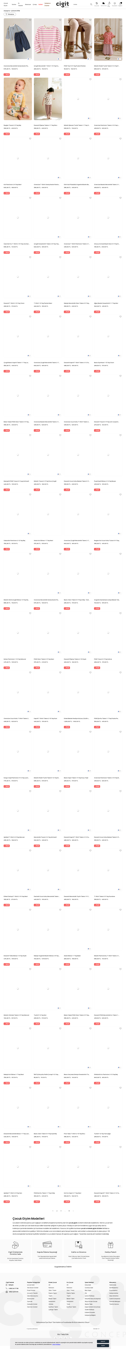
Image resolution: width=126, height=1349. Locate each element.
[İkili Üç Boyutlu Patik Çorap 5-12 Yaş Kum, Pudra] (48, 1048)
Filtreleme (11, 14)
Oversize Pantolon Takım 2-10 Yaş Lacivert (107, 125)
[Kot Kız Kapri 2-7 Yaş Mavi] (78, 1166)
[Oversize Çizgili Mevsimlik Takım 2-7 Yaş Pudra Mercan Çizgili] (48, 336)
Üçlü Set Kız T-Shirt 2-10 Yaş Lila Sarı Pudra (17, 244)
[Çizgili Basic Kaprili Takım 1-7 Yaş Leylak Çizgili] (18, 336)
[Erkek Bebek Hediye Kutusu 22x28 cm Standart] (78, 692)
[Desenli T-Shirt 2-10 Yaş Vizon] (18, 277)
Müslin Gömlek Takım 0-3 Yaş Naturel (16, 1015)
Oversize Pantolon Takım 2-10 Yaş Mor (107, 778)
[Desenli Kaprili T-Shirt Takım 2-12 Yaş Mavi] (108, 1166)
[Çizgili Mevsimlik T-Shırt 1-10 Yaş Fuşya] (48, 39)
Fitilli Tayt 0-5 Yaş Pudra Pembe (75, 66)
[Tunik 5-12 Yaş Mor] (48, 988)
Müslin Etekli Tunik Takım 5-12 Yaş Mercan (47, 778)
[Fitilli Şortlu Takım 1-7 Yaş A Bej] (48, 1166)
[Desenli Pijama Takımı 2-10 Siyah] (78, 633)
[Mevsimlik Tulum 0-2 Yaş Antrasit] (48, 811)
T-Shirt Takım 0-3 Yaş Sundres (104, 896)
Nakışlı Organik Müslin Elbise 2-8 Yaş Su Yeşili (47, 956)
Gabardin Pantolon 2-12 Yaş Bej (14, 540)
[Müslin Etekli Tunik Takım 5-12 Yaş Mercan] (48, 751)
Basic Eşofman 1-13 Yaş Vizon (104, 363)
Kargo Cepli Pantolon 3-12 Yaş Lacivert (17, 778)
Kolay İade (88, 1285)
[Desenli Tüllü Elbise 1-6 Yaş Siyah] (18, 929)
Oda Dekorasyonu (32, 1296)
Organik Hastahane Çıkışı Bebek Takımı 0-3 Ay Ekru (107, 600)
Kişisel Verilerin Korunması (92, 1307)
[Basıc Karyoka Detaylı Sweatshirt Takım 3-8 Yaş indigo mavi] (78, 1048)
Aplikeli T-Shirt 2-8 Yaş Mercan (14, 837)
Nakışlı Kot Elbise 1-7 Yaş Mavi (14, 1074)
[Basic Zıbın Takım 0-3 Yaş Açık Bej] (48, 1107)
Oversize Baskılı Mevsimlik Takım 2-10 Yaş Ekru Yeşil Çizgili (47, 422)
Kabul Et (103, 1341)
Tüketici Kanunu (114, 1304)
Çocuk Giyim (31, 1285)
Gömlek (51, 1304)
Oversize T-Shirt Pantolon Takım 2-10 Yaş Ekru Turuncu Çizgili (77, 244)
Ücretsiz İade (89, 1288)
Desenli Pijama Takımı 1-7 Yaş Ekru (45, 125)
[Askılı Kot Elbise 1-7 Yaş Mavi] (48, 514)
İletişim (11, 1285)
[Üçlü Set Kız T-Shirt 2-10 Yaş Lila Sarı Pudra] (18, 217)
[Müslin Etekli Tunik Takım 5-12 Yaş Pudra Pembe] (108, 39)
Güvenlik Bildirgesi (114, 1301)
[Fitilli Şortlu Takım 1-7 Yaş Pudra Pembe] (108, 692)
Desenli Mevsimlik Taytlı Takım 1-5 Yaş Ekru (77, 896)
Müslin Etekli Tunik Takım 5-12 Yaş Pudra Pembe (107, 66)
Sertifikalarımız (113, 1288)
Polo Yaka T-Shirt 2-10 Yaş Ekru (74, 1134)
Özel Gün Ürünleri (32, 1307)
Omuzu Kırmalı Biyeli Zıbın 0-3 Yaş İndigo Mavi (107, 244)
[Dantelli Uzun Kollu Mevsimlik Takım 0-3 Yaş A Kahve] (48, 870)
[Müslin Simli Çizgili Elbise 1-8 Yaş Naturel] (18, 573)
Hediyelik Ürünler (32, 1304)
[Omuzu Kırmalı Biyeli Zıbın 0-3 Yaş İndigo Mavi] (108, 217)
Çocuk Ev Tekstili (32, 1293)
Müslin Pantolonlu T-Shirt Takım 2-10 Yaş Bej (107, 956)
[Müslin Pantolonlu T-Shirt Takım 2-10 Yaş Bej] (108, 929)
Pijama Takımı (53, 1293)
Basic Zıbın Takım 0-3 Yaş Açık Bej (45, 1134)
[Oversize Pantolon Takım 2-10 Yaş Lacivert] (108, 99)
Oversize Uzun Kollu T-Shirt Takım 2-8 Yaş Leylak (77, 422)
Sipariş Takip (88, 1304)
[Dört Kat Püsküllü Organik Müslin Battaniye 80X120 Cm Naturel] (78, 158)
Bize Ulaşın (88, 1290)
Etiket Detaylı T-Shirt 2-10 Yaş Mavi (16, 896)
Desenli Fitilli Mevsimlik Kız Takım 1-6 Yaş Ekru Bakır (107, 1015)
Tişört (50, 1296)
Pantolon (51, 1288)
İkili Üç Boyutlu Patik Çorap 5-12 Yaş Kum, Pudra (47, 1074)
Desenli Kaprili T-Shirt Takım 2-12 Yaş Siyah (77, 837)
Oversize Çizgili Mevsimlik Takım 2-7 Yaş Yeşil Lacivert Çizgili (77, 540)
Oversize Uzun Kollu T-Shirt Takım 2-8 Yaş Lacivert (17, 718)
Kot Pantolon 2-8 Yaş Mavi (12, 184)
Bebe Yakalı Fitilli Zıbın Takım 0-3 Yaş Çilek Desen (17, 422)
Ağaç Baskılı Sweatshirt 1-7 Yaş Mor (106, 303)
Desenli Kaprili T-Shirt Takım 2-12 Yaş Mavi (107, 1193)
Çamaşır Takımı (53, 1309)
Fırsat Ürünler (31, 1290)
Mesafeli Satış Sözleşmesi (93, 1298)
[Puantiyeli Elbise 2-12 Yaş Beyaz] (108, 455)
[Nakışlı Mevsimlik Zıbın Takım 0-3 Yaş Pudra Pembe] (78, 277)
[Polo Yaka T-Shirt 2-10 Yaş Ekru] (78, 1107)
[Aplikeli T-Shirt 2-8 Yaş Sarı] (18, 1166)
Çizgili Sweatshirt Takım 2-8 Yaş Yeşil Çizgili (47, 244)
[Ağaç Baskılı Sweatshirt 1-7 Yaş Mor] (108, 277)
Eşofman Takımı (53, 1307)
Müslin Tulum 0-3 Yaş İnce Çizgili (45, 481)
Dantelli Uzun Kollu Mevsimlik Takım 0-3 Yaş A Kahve (47, 896)
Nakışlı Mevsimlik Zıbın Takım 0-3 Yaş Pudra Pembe (77, 303)
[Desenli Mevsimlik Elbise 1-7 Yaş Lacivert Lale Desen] (18, 1107)
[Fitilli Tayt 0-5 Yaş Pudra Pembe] (78, 39)
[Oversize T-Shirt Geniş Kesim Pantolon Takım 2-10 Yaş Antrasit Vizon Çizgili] (48, 158)
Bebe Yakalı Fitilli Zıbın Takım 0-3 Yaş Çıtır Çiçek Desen (77, 1015)
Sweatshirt (52, 1301)
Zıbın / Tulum (52, 1290)
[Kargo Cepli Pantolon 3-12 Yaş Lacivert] (18, 751)
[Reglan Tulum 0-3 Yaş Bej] (18, 99)
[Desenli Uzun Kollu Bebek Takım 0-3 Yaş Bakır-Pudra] (108, 811)
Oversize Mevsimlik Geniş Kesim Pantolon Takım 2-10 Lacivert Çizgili (17, 66)
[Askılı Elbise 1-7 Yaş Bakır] (78, 929)
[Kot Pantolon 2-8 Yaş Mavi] (18, 158)
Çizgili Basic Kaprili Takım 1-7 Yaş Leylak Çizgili (17, 363)
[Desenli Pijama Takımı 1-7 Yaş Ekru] (48, 99)
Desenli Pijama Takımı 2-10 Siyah (75, 659)
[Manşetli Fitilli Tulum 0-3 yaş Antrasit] (18, 455)
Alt (49, 1285)
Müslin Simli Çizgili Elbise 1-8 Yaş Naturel (17, 600)
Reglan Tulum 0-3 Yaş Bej (12, 125)
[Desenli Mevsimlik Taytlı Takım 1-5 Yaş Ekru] (78, 870)
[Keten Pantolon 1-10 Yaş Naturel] (18, 633)
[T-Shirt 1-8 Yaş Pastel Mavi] (48, 277)
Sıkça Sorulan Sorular (91, 1301)
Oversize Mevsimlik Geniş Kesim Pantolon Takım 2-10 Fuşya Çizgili (47, 600)
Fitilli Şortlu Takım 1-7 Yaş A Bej (44, 1193)
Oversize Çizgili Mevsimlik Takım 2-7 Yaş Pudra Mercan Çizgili (47, 363)
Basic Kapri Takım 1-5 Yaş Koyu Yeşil (76, 778)
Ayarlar (103, 1345)
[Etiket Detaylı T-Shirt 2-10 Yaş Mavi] (18, 870)
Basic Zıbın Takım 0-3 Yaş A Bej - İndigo (77, 600)
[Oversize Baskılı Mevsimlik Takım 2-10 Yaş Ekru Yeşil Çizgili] (48, 395)
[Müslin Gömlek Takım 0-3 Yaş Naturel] (18, 988)
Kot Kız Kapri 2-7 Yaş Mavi (72, 1193)
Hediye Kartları (113, 1293)
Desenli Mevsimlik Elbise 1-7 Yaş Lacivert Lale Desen (17, 1134)
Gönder (95, 1329)
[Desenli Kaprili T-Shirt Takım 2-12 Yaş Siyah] (78, 811)
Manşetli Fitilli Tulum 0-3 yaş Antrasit (16, 481)
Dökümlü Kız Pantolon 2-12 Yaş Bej (106, 1074)
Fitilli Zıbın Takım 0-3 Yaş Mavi (44, 659)
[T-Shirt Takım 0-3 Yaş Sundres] (108, 870)
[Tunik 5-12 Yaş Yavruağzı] (108, 1107)
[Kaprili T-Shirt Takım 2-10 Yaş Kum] (48, 692)
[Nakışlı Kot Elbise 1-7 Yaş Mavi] (18, 1048)
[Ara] (91, 4)
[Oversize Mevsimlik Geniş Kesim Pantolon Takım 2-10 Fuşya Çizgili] (48, 573)
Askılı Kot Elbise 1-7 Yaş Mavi (43, 540)
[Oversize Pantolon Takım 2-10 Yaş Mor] (108, 751)
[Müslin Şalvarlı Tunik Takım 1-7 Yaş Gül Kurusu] (78, 99)
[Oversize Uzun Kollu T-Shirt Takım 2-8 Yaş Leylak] (78, 395)
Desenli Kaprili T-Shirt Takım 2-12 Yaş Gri (77, 363)
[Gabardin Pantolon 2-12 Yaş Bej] (18, 514)
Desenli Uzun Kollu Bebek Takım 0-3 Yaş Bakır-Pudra (107, 837)
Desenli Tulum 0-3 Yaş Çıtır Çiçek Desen (107, 422)
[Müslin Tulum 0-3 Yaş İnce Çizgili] (48, 455)
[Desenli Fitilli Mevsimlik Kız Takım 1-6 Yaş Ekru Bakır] (108, 988)
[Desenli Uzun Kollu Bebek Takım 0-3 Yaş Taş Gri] (78, 455)
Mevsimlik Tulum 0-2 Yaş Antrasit (45, 837)
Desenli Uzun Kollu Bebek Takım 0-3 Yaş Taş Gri (77, 481)
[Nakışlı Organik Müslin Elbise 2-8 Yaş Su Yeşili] (48, 929)
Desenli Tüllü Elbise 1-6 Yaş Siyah (15, 956)
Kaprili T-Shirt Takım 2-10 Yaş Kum (45, 718)
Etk (86, 1293)
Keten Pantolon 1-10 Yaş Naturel (15, 659)
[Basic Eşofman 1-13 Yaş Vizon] (108, 336)
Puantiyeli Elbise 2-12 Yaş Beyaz (105, 481)
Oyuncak (29, 1301)
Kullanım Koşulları (90, 1312)
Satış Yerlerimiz (113, 1296)
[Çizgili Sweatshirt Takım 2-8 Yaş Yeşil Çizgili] (48, 217)
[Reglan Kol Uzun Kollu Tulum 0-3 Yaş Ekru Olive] (108, 514)
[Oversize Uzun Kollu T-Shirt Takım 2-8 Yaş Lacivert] (18, 692)
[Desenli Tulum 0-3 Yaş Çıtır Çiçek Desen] (108, 395)
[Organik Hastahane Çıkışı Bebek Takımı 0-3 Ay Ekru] (108, 573)
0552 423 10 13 (13, 1292)
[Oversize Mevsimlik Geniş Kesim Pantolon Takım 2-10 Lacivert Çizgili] (18, 39)
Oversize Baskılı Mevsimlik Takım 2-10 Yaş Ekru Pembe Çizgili (107, 184)
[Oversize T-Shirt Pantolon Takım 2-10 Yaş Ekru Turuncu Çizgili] (78, 217)
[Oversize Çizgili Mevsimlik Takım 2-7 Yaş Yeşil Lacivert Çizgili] (78, 514)
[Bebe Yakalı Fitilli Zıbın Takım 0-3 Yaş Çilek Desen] (18, 395)
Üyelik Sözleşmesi (114, 1298)
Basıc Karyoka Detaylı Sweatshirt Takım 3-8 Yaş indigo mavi (77, 1074)
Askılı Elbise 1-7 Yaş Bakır (72, 956)
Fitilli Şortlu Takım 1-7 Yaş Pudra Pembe (107, 718)
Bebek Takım (52, 1298)
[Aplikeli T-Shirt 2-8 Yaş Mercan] (18, 811)
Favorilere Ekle (30, 20)
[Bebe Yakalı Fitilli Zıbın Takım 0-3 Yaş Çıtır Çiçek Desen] (78, 988)
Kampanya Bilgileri (90, 1315)
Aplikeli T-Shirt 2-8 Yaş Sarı (13, 1193)
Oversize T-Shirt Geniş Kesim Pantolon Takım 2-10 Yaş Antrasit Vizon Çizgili (47, 184)
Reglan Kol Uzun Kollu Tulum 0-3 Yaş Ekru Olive (107, 540)
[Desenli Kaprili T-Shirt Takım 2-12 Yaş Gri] (78, 336)
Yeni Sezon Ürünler (32, 1288)
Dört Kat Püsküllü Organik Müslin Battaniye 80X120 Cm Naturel (77, 184)
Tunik (68, 1304)
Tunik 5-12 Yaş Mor (40, 1015)
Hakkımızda (112, 1285)
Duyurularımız (113, 1290)
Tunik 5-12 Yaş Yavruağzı (102, 1134)
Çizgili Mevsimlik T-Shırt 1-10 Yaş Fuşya (47, 66)
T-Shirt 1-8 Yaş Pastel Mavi (43, 303)
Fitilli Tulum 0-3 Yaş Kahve (103, 659)
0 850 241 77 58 (13, 1288)
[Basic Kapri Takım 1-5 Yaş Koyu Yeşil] (78, 751)
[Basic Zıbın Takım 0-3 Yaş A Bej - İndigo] (78, 573)
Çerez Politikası (56, 1344)
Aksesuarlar (30, 1298)
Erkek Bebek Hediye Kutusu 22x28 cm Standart (77, 718)
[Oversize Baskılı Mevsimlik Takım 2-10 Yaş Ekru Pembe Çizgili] (108, 158)
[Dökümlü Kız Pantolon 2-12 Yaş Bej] (108, 1048)
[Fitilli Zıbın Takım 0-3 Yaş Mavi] (48, 633)
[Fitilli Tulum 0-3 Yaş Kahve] (108, 633)
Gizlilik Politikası (89, 1309)
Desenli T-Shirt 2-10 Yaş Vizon (14, 303)
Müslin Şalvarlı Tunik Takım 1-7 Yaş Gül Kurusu (77, 125)
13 (69, 1211)
